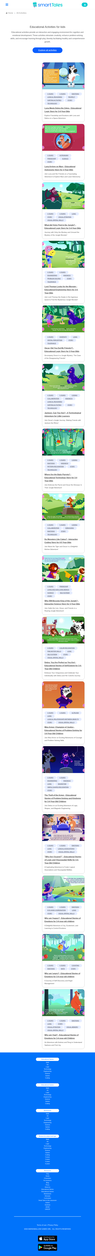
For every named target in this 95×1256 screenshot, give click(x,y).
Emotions (75, 94)
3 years (50, 94)
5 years (62, 395)
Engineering (52, 275)
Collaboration (53, 398)
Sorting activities (54, 100)
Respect (71, 97)
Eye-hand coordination (56, 910)
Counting (75, 965)
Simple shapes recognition (58, 787)
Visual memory (72, 1027)
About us (47, 1187)
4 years (62, 94)
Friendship (51, 159)
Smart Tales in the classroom (47, 1200)
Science (65, 159)
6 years (47, 1164)
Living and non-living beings (58, 590)
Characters (47, 1178)
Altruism (75, 713)
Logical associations (66, 849)
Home (47, 1176)
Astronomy (64, 155)
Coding (74, 395)
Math (63, 969)
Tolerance (51, 282)
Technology (52, 103)
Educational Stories (47, 1189)
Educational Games (47, 1191)
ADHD (48, 1207)
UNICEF (47, 1209)
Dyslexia (47, 1205)
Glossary (47, 1196)
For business (47, 1180)
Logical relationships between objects (63, 719)
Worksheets (47, 1194)
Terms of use (41, 1225)
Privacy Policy (53, 1225)
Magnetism (62, 784)
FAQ (47, 1174)
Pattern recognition (55, 466)
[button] (7, 4)
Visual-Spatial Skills (55, 220)
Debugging (69, 528)
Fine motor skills (54, 651)
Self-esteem (65, 593)
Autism (47, 1202)
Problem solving (54, 278)
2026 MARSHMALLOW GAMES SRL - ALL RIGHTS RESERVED (47, 1229)
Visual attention (64, 217)
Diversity (63, 337)
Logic (74, 214)
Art (47, 1064)
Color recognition (67, 648)
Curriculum (47, 1198)
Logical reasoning (54, 97)
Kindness (67, 275)
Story (70, 100)
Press (47, 1185)
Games (47, 1101)
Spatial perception (54, 340)
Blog (47, 1183)
